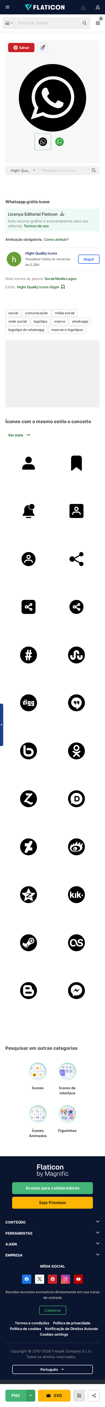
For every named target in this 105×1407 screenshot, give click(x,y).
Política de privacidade (71, 1323)
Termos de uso (36, 226)
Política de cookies (25, 1328)
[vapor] (29, 943)
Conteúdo (15, 1222)
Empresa (14, 1255)
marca (59, 321)
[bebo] (29, 751)
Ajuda (11, 1244)
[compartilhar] (77, 559)
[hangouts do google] (77, 703)
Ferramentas (19, 1233)
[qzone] (29, 895)
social (13, 313)
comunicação (36, 313)
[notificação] (29, 511)
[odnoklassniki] (77, 751)
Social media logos (60, 278)
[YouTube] (78, 1279)
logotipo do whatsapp (26, 329)
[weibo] (77, 847)
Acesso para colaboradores (52, 1188)
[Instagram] (65, 1279)
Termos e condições (32, 1323)
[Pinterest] (52, 1279)
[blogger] (29, 991)
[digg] (29, 703)
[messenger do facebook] (77, 991)
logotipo (40, 321)
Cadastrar (52, 1310)
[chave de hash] (29, 655)
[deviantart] (29, 847)
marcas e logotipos (67, 329)
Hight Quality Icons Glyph (38, 287)
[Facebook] (26, 1279)
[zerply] (29, 799)
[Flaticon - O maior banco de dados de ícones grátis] (45, 7)
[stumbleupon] (77, 655)
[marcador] (77, 463)
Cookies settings (54, 1334)
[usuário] (29, 463)
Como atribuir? (56, 239)
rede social (17, 321)
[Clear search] (73, 23)
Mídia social (52, 1266)
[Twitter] (39, 1279)
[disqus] (77, 799)
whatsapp (80, 321)
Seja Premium (52, 1202)
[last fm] (77, 943)
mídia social (64, 313)
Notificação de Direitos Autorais (71, 1328)
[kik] (77, 895)
